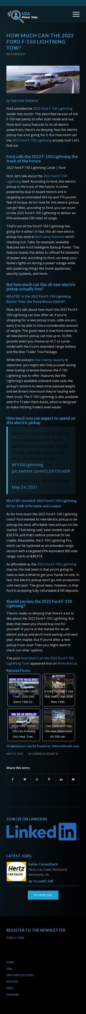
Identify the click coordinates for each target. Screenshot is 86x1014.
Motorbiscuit (16, 54)
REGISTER (12, 981)
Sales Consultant (43, 864)
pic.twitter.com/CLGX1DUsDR (41, 471)
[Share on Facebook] (13, 779)
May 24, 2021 (24, 487)
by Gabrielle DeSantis (22, 100)
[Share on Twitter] (25, 779)
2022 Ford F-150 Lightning (52, 108)
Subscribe (15, 938)
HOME (10, 962)
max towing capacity (49, 360)
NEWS (10, 988)
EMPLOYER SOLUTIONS (20, 975)
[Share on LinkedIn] (61, 779)
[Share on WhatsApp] (37, 779)
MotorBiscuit (67, 663)
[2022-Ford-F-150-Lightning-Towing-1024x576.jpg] (43, 79)
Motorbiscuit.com (65, 746)
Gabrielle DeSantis (45, 753)
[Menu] (74, 14)
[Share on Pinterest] (49, 779)
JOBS (9, 968)
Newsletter (13, 994)
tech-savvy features (49, 236)
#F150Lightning (27, 464)
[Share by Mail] (73, 779)
